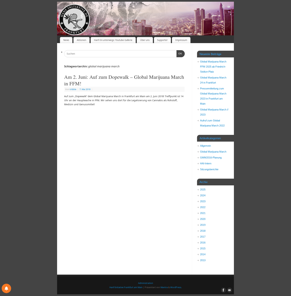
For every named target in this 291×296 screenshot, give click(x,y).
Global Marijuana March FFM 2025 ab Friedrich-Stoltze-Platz (213, 66)
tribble (73, 89)
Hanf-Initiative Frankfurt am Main (125, 287)
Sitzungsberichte (209, 169)
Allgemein (205, 145)
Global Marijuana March (213, 151)
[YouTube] (228, 7)
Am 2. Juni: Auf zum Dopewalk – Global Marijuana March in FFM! (124, 80)
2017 (202, 236)
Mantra (164, 287)
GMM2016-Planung (211, 157)
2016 (202, 242)
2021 (202, 213)
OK (179, 53)
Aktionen (81, 40)
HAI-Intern (205, 163)
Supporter (162, 40)
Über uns (145, 40)
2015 (202, 248)
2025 (202, 189)
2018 (202, 230)
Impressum (181, 40)
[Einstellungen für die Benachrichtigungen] (6, 288)
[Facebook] (222, 7)
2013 (202, 260)
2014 (202, 254)
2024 (202, 195)
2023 (202, 201)
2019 (202, 224)
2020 (202, 219)
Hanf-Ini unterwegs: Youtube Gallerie (113, 40)
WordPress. (176, 287)
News (66, 40)
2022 (202, 207)
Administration (145, 283)
